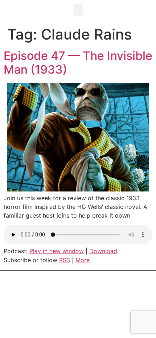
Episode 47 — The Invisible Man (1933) (78, 63)
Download (103, 251)
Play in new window (56, 251)
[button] (78, 10)
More (82, 260)
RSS (64, 260)
